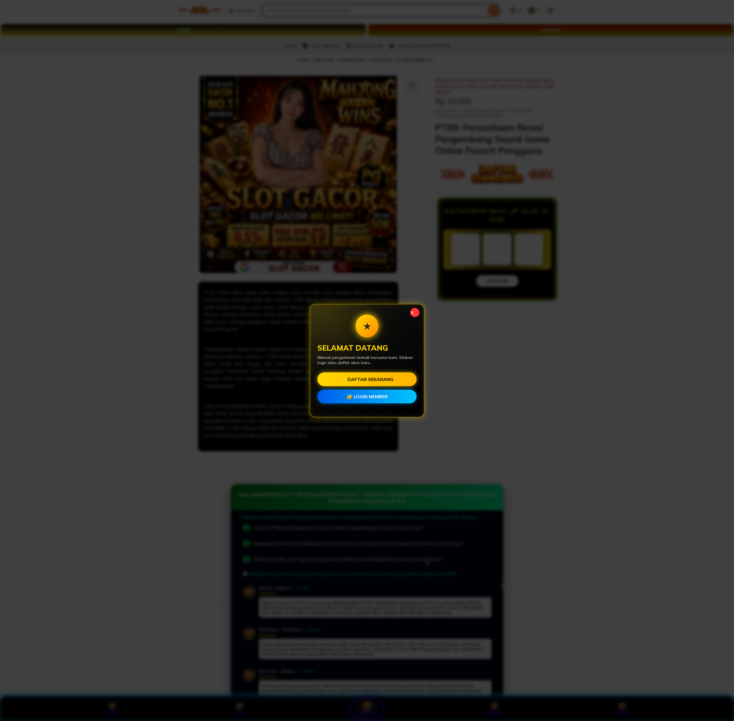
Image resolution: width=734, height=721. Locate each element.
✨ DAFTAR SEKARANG (367, 379)
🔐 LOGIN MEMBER (367, 396)
